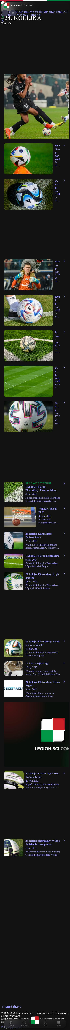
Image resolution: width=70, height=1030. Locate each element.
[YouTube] (8, 1007)
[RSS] (20, 1007)
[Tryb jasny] (2, 18)
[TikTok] (17, 1007)
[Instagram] (11, 1007)
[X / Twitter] (5, 1007)
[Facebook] (2, 1007)
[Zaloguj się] (2, 21)
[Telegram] (14, 1007)
